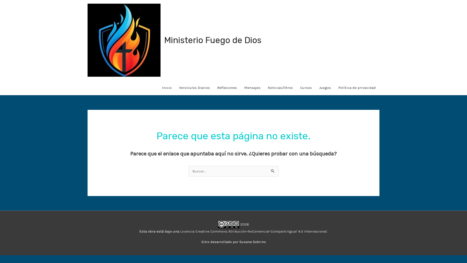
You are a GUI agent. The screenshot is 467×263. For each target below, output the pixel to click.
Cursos (306, 87)
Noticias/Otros (280, 87)
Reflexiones (227, 87)
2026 (244, 224)
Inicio (167, 87)
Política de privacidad (357, 87)
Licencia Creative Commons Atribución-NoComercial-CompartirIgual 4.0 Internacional (253, 231)
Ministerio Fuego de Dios (212, 40)
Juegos (325, 87)
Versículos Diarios (194, 87)
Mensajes (252, 87)
